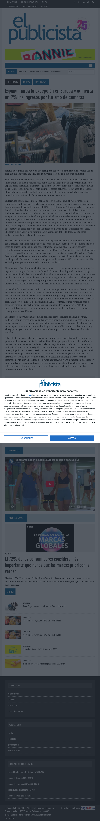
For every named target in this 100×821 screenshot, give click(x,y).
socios (28, 395)
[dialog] (50, 410)
